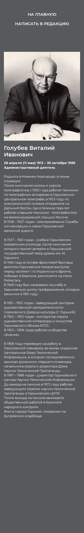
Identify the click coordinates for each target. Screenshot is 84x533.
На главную (42, 14)
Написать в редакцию (42, 23)
